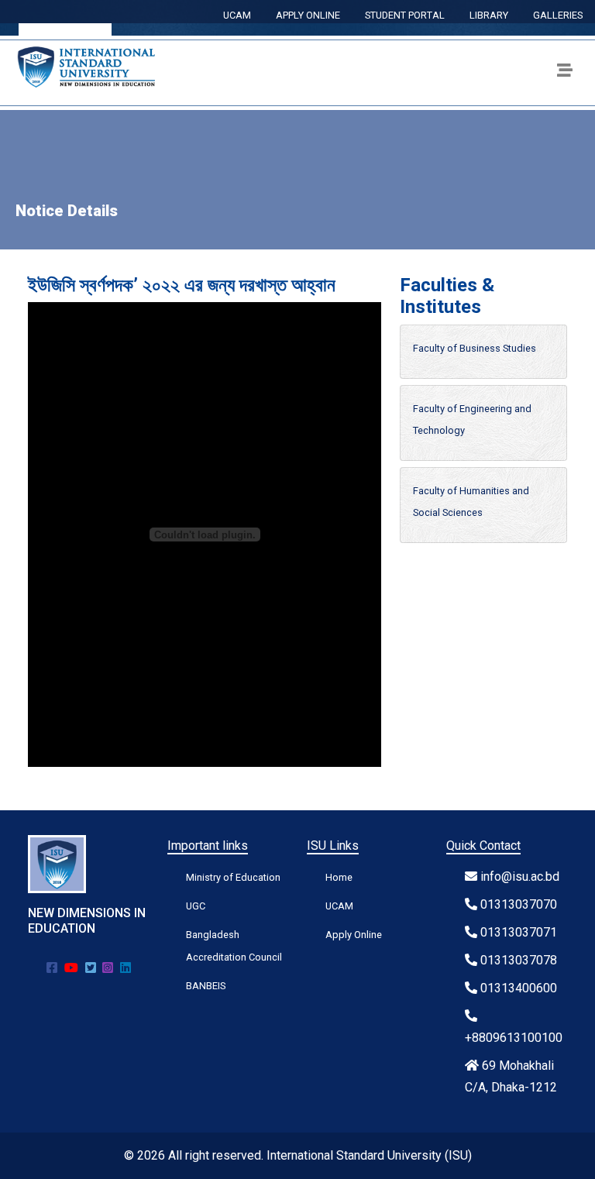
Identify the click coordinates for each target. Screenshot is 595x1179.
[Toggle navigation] (565, 72)
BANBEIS (205, 986)
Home (339, 877)
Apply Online (353, 934)
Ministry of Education (233, 877)
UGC (195, 906)
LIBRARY (488, 15)
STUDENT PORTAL (405, 15)
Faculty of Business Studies (474, 348)
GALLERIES (558, 15)
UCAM (237, 15)
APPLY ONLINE (308, 15)
